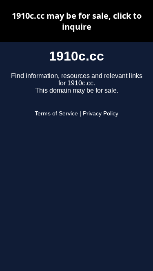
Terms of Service (56, 114)
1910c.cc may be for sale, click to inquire (77, 21)
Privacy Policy (100, 114)
